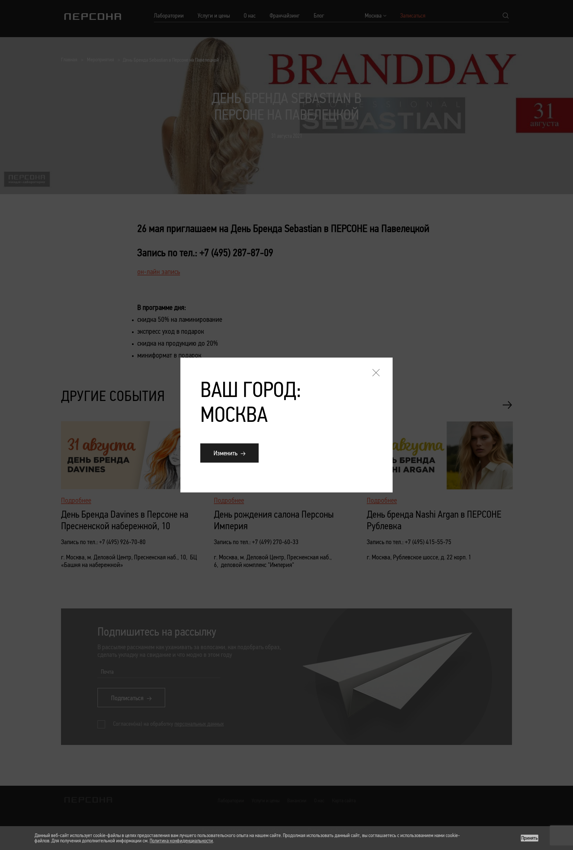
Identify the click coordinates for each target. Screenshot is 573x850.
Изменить (225, 453)
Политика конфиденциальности (181, 840)
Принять (529, 838)
